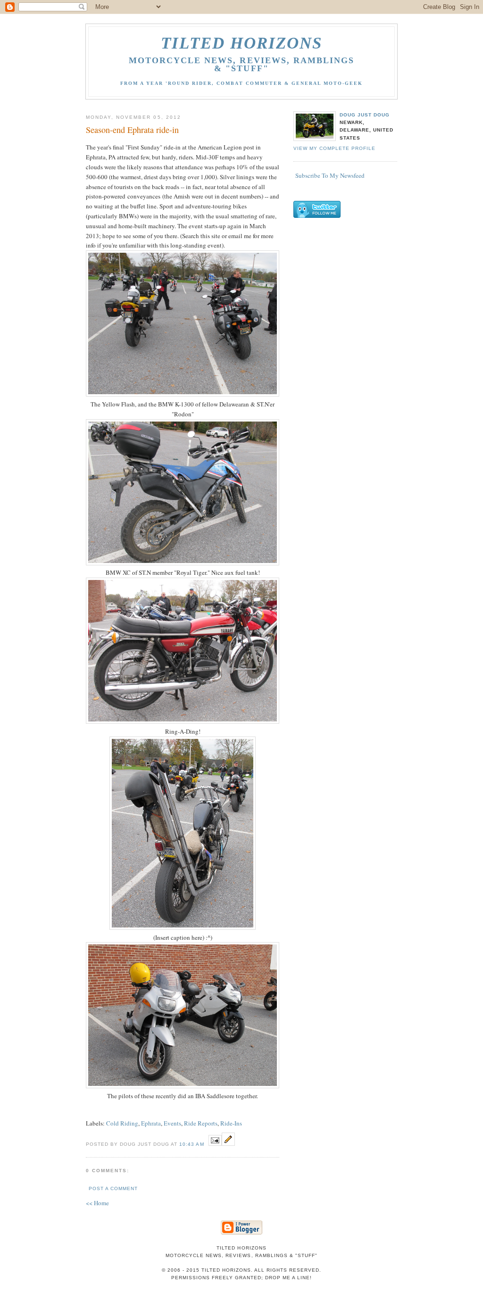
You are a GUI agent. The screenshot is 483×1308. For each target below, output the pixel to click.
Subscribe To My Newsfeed (330, 175)
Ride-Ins (231, 1123)
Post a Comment (113, 1188)
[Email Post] (215, 1143)
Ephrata (151, 1123)
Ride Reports (200, 1123)
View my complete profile (334, 148)
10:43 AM (191, 1144)
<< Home (97, 1203)
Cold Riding (122, 1123)
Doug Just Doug (365, 114)
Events (172, 1123)
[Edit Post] (228, 1143)
